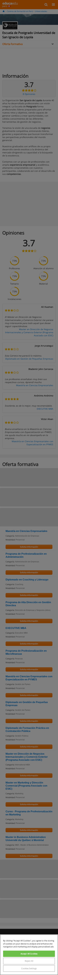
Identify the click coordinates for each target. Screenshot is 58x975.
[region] (29, 954)
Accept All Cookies (29, 953)
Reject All (29, 960)
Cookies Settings (29, 968)
